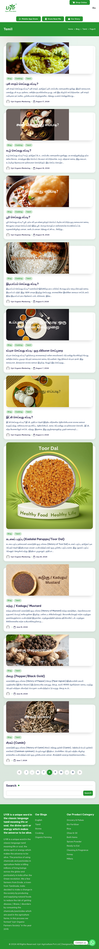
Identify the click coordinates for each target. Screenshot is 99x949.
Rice (69, 828)
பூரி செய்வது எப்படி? (18, 217)
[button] (80, 2)
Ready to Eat (73, 845)
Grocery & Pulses (75, 820)
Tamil (28, 78)
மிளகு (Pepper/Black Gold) (25, 676)
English (38, 820)
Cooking (18, 78)
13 (73, 772)
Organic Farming (43, 837)
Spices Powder (74, 841)
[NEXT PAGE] (79, 772)
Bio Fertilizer (73, 824)
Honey (70, 854)
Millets (70, 858)
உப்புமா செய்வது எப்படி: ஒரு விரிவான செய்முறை (34, 350)
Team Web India (82, 944)
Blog (10, 78)
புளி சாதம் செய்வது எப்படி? (22, 84)
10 (61, 772)
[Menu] (93, 8)
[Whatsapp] (92, 942)
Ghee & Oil (72, 833)
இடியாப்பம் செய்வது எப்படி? (22, 284)
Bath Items (72, 837)
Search (11, 785)
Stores (38, 828)
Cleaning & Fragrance (77, 850)
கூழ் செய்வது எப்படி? (18, 150)
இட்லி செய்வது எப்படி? (19, 417)
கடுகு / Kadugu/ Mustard (23, 606)
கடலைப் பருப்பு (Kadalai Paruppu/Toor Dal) (35, 539)
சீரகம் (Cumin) (15, 742)
